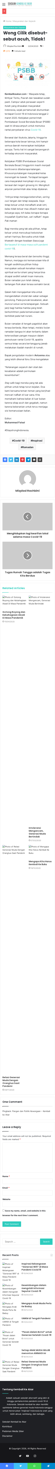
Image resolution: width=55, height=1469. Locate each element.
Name (6, 1176)
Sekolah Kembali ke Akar (14, 1422)
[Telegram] (28, 459)
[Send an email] (23, 46)
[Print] (40, 459)
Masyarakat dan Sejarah (24, 21)
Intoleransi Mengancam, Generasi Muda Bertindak (37, 832)
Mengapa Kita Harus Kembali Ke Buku (40, 863)
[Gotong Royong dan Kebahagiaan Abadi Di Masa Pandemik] (14, 602)
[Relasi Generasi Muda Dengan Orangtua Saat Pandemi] (14, 959)
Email (5, 1188)
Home (8, 21)
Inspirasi (37, 440)
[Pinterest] (22, 459)
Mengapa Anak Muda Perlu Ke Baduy (36, 1305)
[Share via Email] (34, 459)
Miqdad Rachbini (14, 46)
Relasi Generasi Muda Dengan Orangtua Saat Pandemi (11, 1082)
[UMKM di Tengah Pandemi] (10, 1322)
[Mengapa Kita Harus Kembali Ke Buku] (41, 852)
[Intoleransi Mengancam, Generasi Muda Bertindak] (41, 710)
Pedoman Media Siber (13, 1431)
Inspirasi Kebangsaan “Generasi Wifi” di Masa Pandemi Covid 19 (35, 1266)
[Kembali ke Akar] (20, 4)
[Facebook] (5, 459)
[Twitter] (11, 459)
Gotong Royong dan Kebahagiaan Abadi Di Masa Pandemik (13, 614)
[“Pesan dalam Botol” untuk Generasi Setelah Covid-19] (10, 1339)
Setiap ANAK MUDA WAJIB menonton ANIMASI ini (36, 1352)
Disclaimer (7, 1436)
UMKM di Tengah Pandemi (36, 1318)
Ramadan (27, 447)
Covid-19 (36, 129)
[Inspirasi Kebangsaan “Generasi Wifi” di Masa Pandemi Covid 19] (10, 1272)
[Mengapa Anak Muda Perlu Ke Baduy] (10, 1308)
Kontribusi (7, 1426)
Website (6, 1199)
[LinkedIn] (16, 459)
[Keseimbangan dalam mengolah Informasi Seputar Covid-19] (10, 1292)
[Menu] (3, 5)
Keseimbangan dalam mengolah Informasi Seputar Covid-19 (34, 1288)
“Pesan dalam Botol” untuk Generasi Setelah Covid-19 (37, 1333)
